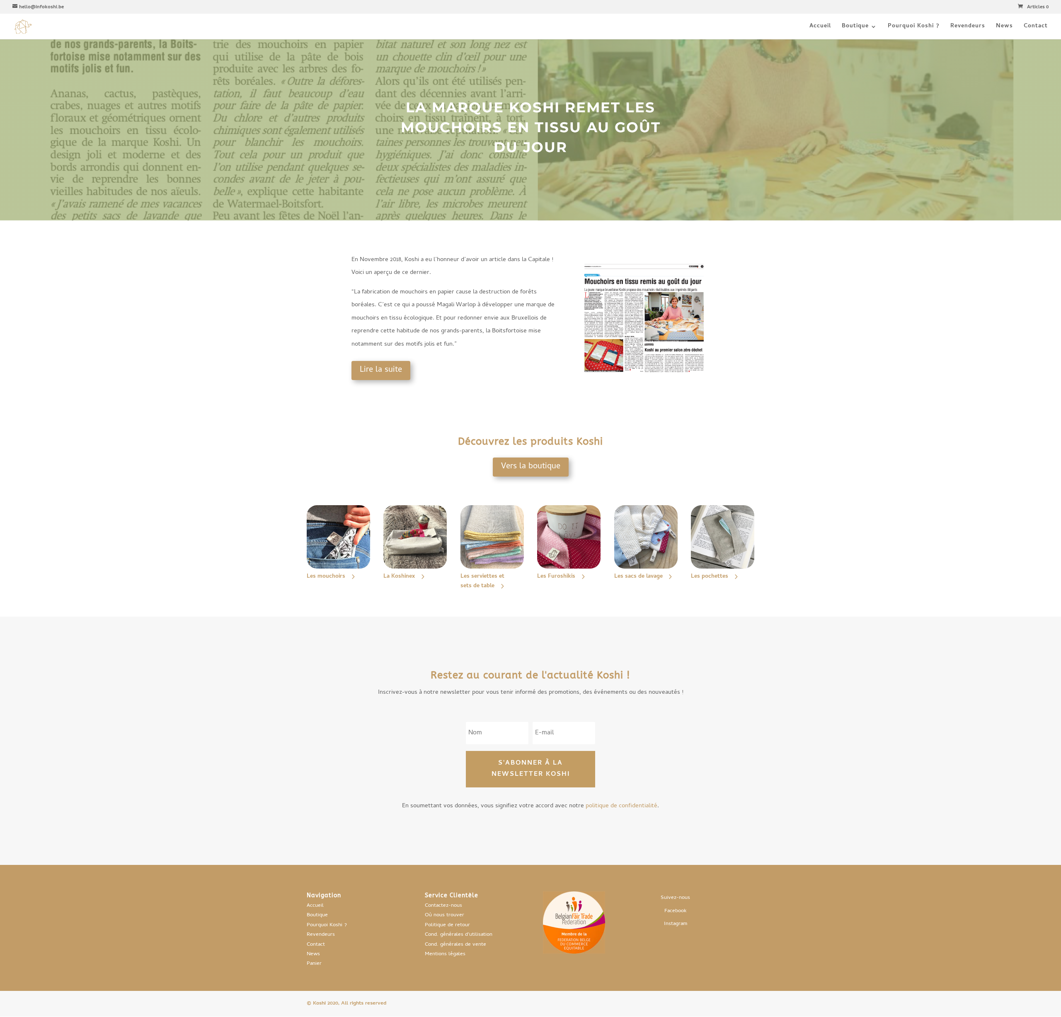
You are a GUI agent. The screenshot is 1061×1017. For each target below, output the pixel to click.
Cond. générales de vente (455, 944)
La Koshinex (399, 576)
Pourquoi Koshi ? (914, 27)
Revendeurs (967, 27)
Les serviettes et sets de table (482, 581)
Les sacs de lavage (638, 576)
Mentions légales (445, 954)
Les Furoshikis (556, 576)
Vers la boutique (530, 467)
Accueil (820, 27)
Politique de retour (447, 925)
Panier (314, 963)
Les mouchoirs (326, 576)
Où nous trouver (444, 915)
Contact (1036, 27)
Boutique (855, 27)
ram (682, 924)
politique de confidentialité (621, 806)
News (1004, 27)
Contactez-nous (443, 905)
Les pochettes (709, 576)
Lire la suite (381, 370)
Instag (671, 924)
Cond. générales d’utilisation (458, 934)
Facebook (675, 911)
